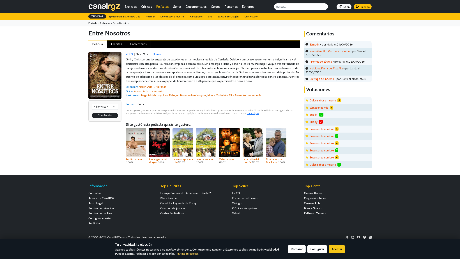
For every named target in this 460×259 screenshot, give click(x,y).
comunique (253, 113)
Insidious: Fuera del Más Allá (326, 68)
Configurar (317, 249)
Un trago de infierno (322, 79)
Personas (231, 6)
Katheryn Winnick (315, 213)
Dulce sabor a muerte (172, 16)
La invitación (251, 16)
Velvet (236, 213)
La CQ (236, 193)
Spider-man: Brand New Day (124, 16)
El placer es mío (319, 107)
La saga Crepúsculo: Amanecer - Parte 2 (185, 193)
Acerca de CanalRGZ (101, 198)
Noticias (131, 6)
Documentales (196, 6)
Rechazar (297, 249)
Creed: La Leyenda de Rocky (178, 203)
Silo (210, 16)
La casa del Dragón (228, 16)
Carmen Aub (312, 203)
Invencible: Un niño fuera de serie (330, 51)
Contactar (94, 193)
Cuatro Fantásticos (172, 213)
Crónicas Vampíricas (244, 208)
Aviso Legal (95, 203)
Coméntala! (105, 115)
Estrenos (248, 6)
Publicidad (94, 223)
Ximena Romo (313, 193)
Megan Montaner (315, 198)
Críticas (146, 6)
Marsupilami (196, 16)
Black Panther (169, 198)
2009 (129, 54)
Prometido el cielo (321, 61)
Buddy (314, 114)
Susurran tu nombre (322, 129)
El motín (314, 44)
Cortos (215, 6)
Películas (162, 6)
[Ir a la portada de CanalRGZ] (104, 6)
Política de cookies (100, 213)
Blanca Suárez (313, 208)
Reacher (150, 16)
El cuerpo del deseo (244, 198)
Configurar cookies (100, 218)
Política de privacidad (101, 208)
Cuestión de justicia (172, 208)
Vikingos (237, 203)
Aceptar (337, 249)
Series (177, 6)
